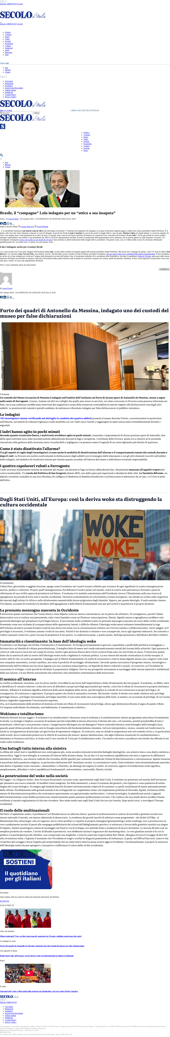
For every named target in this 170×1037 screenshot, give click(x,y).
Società (8, 41)
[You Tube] (3, 2)
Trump (7, 72)
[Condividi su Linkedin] (4, 224)
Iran (6, 68)
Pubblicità (9, 92)
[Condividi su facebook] (1, 224)
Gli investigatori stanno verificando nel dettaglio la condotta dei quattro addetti (46, 418)
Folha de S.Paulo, (144, 256)
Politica (8, 32)
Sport (7, 50)
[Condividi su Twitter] (11, 224)
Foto (7, 55)
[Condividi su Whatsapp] (8, 224)
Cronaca (8, 35)
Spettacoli (9, 48)
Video (7, 39)
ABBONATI (11, 4)
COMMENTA (164, 269)
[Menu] (1, 123)
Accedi (20, 4)
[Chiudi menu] (1, 22)
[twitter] (6, 2)
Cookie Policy (10, 95)
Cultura (8, 46)
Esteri (7, 37)
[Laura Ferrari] (6, 284)
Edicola (3, 4)
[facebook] (1, 2)
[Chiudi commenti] (1, 272)
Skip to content (6, 110)
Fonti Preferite (42, 227)
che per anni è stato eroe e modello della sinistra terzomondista (130, 254)
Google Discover (27, 227)
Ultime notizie (10, 90)
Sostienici (9, 86)
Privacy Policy (10, 97)
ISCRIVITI (4, 901)
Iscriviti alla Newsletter (14, 88)
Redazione (9, 83)
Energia (87, 148)
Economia (9, 44)
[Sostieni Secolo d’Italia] (26, 888)
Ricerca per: (4, 113)
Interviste (8, 52)
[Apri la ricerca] (1, 156)
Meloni (8, 70)
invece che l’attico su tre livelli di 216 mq (35, 240)
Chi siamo (9, 81)
